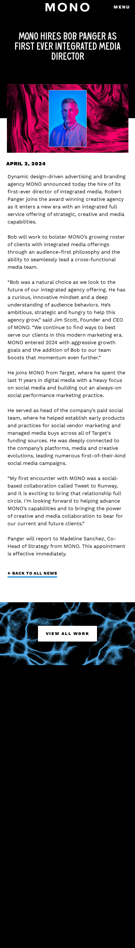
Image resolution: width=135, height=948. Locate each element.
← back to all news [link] (32, 573)
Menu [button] (122, 6)
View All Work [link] (67, 633)
